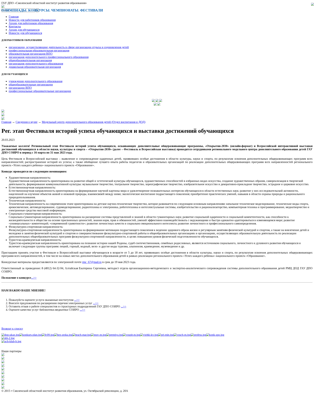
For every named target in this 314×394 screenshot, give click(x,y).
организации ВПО (20, 87)
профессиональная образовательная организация (39, 50)
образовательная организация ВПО (31, 53)
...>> (34, 277)
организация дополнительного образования (36, 63)
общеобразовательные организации (31, 84)
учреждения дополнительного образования (35, 81)
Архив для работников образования (31, 23)
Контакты (15, 26)
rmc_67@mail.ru (92, 262)
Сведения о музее (26, 122)
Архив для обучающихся (24, 29)
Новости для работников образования (32, 19)
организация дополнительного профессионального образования (48, 57)
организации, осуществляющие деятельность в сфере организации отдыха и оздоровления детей (69, 47)
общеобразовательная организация (30, 60)
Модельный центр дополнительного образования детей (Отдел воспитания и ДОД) (93, 122)
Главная (14, 16)
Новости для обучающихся (25, 33)
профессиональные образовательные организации (40, 91)
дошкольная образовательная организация (35, 66)
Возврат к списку (12, 328)
